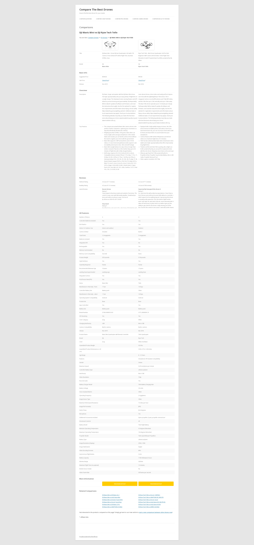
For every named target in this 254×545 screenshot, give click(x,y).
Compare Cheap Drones (103, 19)
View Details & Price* (120, 484)
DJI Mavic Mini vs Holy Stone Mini (111, 497)
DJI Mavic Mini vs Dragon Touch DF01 (112, 500)
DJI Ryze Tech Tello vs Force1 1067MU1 (149, 495)
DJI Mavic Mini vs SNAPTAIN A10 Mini (112, 507)
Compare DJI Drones (85, 19)
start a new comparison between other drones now (155, 512)
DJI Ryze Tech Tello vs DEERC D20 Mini (148, 507)
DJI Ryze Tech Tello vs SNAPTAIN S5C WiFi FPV (151, 497)
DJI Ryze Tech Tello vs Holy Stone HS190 (149, 504)
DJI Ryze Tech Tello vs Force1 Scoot (148, 500)
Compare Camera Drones (140, 19)
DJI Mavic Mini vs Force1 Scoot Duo (112, 502)
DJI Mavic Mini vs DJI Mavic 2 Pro (111, 504)
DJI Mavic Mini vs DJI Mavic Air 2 (110, 495)
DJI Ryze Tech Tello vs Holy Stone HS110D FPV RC (151, 502)
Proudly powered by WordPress (88, 536)
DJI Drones (104, 38)
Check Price (105, 80)
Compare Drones (93, 38)
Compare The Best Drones (96, 9)
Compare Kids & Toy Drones (161, 19)
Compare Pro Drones (121, 19)
